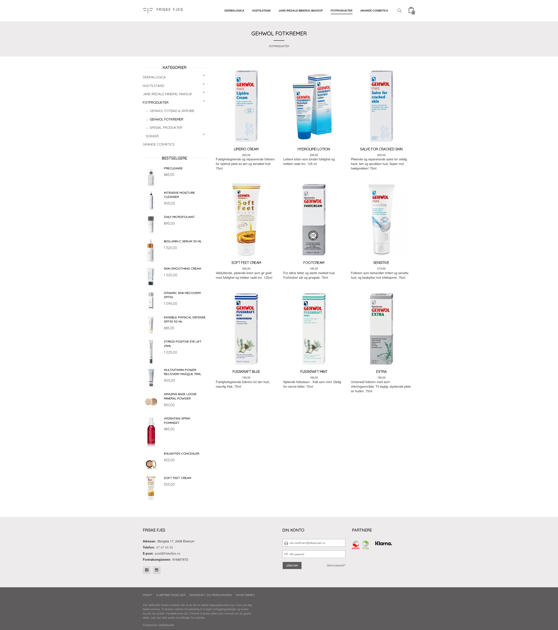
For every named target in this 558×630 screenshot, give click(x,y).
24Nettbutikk (166, 625)
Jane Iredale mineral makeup (301, 10)
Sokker (152, 136)
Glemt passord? (336, 565)
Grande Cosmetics (374, 10)
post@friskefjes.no (167, 553)
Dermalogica (234, 10)
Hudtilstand (261, 10)
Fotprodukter (341, 10)
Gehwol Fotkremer (166, 119)
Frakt (147, 595)
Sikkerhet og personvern (210, 595)
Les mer (156, 617)
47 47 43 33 (164, 547)
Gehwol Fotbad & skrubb (172, 111)
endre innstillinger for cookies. (187, 617)
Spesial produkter (166, 128)
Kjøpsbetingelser (170, 595)
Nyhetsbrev (245, 595)
